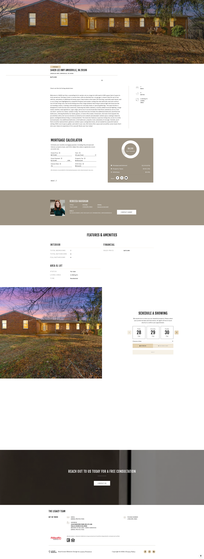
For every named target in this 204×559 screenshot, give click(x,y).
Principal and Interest (120, 165)
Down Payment (55, 158)
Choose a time (137, 341)
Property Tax (79, 158)
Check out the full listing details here (61, 88)
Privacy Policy (130, 551)
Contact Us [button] (102, 483)
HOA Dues (78, 164)
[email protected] (77, 529)
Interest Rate (55, 164)
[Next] (176, 332)
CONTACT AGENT (126, 212)
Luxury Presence (86, 551)
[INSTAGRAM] (149, 551)
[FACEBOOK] (145, 551)
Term (76, 153)
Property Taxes (118, 168)
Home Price (54, 153)
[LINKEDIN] (153, 551)
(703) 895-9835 (87, 207)
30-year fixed (79, 155)
